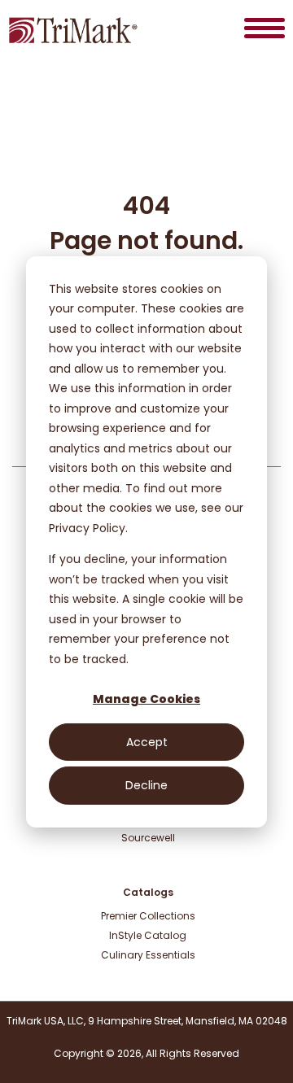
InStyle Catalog (147, 935)
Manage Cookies (146, 699)
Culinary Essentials (148, 955)
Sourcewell (148, 838)
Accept (147, 742)
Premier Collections (148, 916)
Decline (146, 785)
